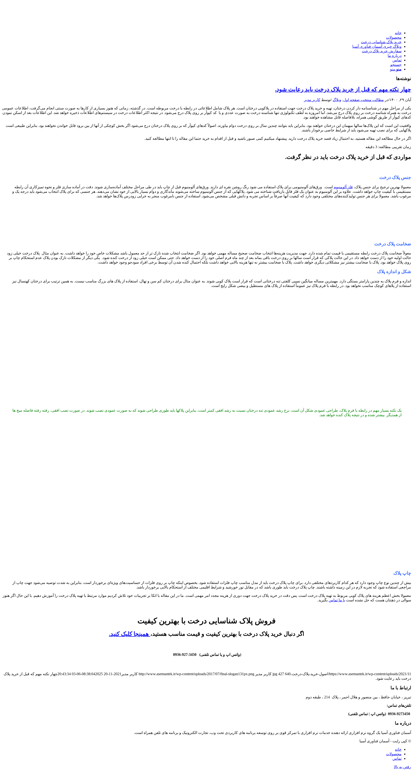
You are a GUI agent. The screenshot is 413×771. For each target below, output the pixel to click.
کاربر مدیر (312, 100)
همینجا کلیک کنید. (129, 634)
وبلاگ (337, 100)
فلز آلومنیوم (343, 187)
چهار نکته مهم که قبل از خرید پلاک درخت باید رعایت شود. (343, 89)
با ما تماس (337, 600)
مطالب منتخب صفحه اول (363, 100)
